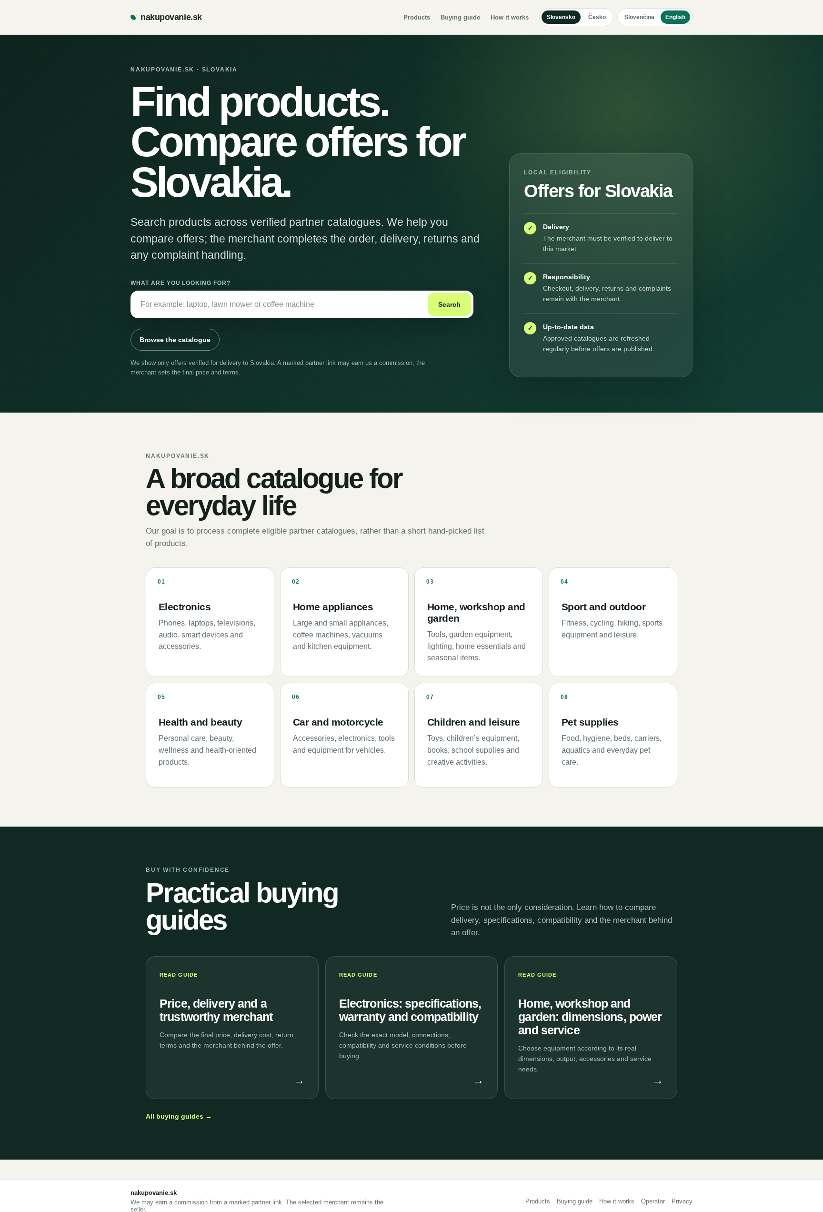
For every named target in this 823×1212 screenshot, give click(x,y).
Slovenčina (639, 17)
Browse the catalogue (175, 339)
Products (416, 17)
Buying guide (460, 17)
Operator (653, 1201)
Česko (597, 17)
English (675, 17)
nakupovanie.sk (171, 17)
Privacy (682, 1201)
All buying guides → (179, 1116)
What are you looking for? (180, 283)
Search (449, 304)
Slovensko (561, 17)
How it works (510, 17)
